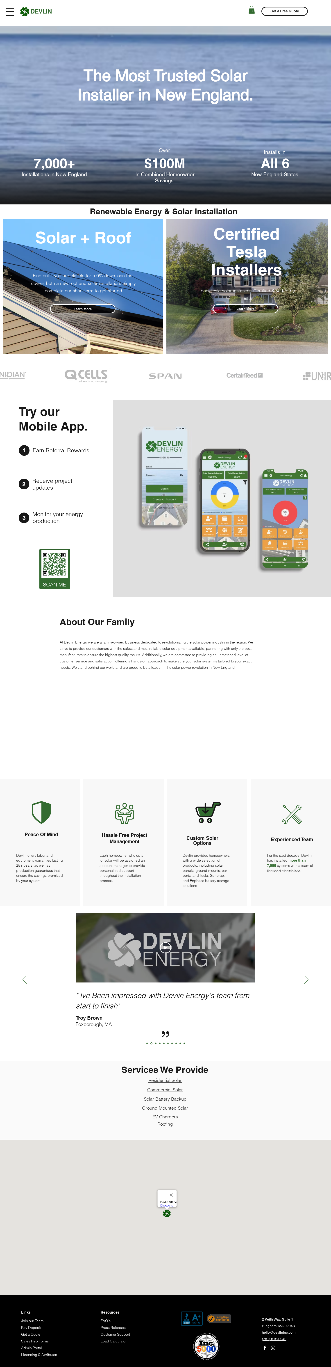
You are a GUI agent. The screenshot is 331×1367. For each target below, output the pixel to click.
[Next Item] (323, 376)
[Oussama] (168, 1043)
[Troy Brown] (151, 1043)
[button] (10, 12)
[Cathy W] (180, 1043)
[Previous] (25, 980)
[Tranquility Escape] (155, 1043)
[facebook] (265, 1348)
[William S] (184, 1043)
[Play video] (165, 947)
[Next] (306, 980)
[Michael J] (160, 1043)
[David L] (172, 1043)
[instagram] (273, 1348)
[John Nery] (147, 1043)
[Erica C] (176, 1043)
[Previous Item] (7, 376)
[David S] (164, 1043)
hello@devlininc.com (278, 1332)
